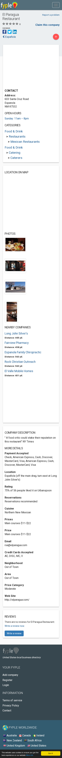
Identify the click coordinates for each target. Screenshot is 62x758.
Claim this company (47, 24)
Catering (14, 153)
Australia (11, 735)
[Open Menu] (56, 5)
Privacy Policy (10, 705)
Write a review (14, 633)
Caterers (16, 158)
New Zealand (14, 740)
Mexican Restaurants (25, 142)
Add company (10, 674)
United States (38, 745)
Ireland (40, 735)
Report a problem (51, 14)
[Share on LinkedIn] (15, 31)
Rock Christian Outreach (20, 361)
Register (7, 680)
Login (5, 685)
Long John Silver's (16, 333)
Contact (6, 710)
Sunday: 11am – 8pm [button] (17, 118)
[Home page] (9, 5)
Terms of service (12, 700)
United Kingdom (15, 745)
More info (29, 755)
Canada (26, 735)
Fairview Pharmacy (17, 342)
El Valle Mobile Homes (19, 371)
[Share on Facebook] (4, 31)
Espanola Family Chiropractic (23, 352)
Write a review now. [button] (15, 626)
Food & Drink (14, 131)
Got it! (50, 753)
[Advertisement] (29, 67)
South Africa (34, 740)
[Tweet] (10, 31)
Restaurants (17, 136)
